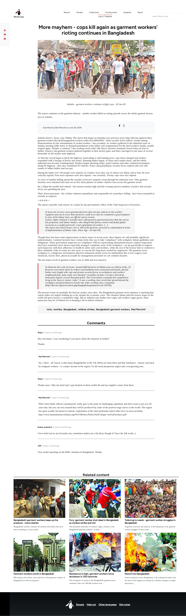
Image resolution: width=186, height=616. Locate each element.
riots (49, 309)
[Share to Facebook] (119, 125)
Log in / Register (105, 16)
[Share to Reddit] (124, 125)
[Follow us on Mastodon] (5, 30)
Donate (80, 604)
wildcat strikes (86, 309)
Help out (91, 604)
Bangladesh (70, 309)
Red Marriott (138, 309)
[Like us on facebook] (5, 39)
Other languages (108, 604)
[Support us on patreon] (5, 34)
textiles (57, 309)
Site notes (124, 604)
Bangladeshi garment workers (113, 309)
